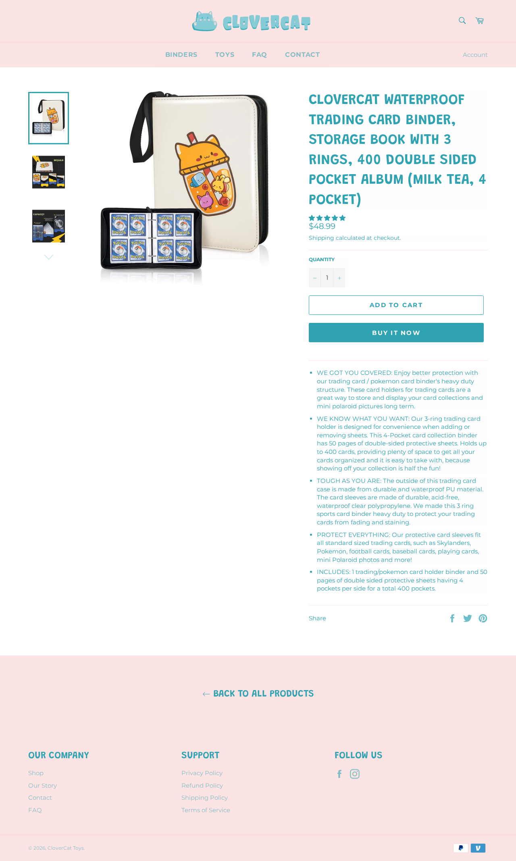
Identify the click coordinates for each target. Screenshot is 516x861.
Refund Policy (202, 785)
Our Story (42, 785)
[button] (328, 218)
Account (475, 54)
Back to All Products (262, 694)
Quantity (322, 259)
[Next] (48, 257)
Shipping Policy (204, 797)
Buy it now (396, 333)
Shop (36, 773)
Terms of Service (205, 810)
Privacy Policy (202, 773)
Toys (224, 54)
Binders (181, 54)
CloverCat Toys (66, 848)
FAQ (259, 54)
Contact (302, 54)
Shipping (321, 237)
